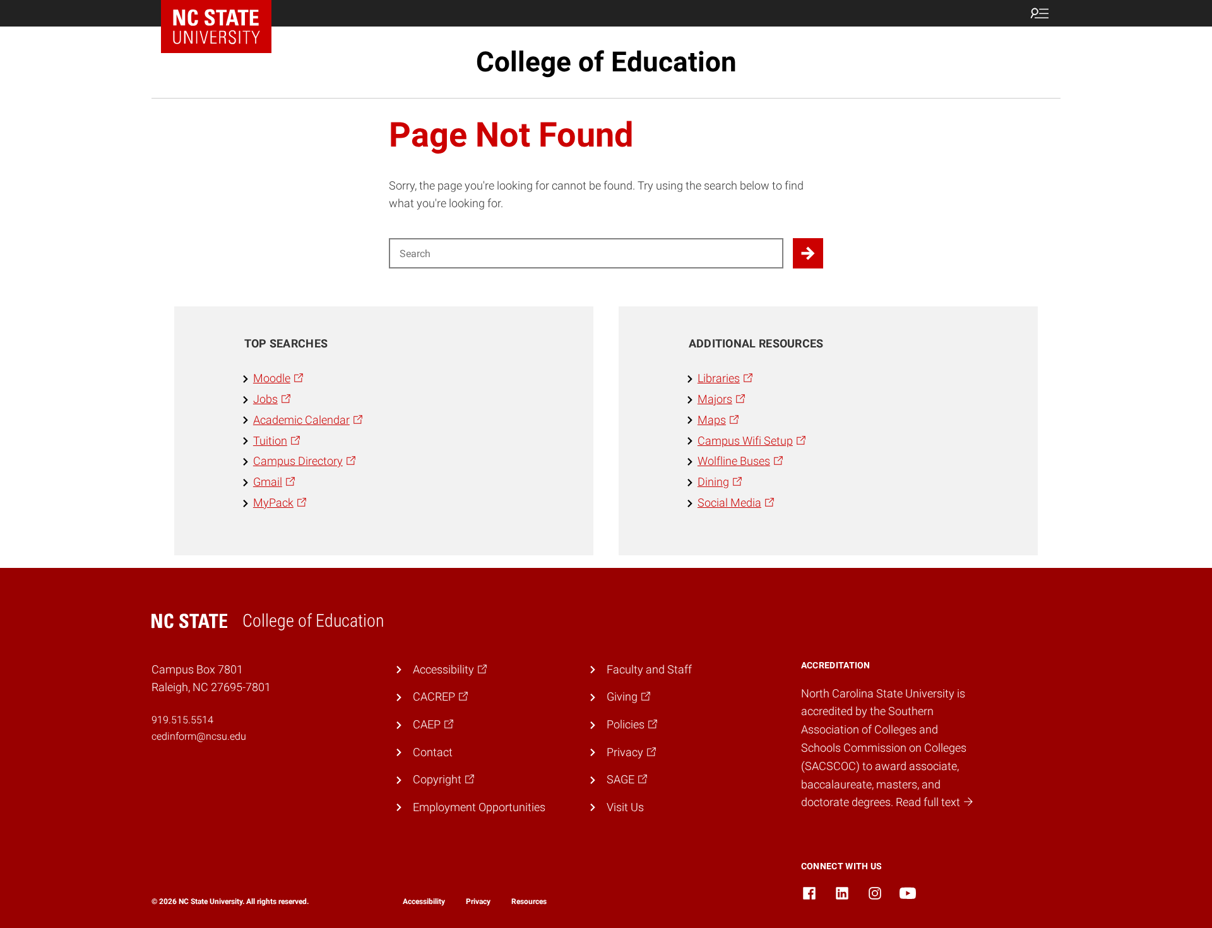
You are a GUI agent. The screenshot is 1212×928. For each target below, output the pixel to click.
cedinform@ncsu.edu (199, 736)
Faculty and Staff (649, 669)
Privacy (478, 901)
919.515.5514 (182, 720)
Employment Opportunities (479, 807)
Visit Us (625, 807)
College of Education (606, 61)
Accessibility (424, 901)
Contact (433, 752)
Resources (529, 901)
